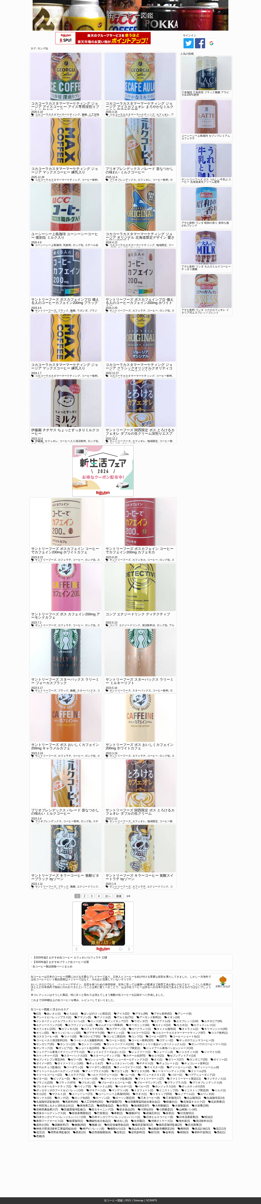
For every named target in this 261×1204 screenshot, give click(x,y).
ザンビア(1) (65, 1048)
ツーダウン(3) (75, 1067)
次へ (108, 896)
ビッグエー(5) (61, 1078)
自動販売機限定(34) (162, 1128)
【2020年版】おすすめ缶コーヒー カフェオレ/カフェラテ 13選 (70, 957)
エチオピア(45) (213, 1021)
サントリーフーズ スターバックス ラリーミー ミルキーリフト (140, 681)
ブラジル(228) (44, 1082)
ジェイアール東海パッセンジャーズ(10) (169, 1048)
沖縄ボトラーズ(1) (162, 1120)
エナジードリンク (129, 625)
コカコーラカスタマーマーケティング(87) (180, 1032)
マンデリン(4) (120, 1090)
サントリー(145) (91, 1044)
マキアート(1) (97, 1090)
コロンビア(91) (91, 1036)
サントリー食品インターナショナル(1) (162, 1044)
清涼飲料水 (148, 625)
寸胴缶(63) (147, 1109)
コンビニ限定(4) (115, 1036)
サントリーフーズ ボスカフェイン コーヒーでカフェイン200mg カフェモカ (140, 550)
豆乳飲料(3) (138, 1132)
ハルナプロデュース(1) (104, 1074)
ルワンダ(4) (207, 1093)
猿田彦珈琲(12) (144, 1124)
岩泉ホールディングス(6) (51, 1113)
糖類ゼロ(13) (117, 1128)
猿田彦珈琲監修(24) (170, 1124)
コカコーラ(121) (139, 1032)
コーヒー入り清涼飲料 (73, 441)
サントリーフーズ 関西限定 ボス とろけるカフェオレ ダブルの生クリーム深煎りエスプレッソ (140, 433)
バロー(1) (176, 1074)
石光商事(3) (195, 1124)
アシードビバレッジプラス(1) (53, 1017)
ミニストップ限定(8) (196, 1090)
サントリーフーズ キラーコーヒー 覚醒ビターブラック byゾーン (65, 877)
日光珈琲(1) (187, 1113)
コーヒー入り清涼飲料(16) (51, 1040)
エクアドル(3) (162, 1021)
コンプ (113, 625)
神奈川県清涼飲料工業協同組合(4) (56, 1128)
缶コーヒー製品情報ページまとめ (52, 966)
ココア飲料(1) (219, 1032)
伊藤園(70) (115, 1101)
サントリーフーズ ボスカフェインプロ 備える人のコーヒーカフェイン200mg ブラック (65, 301)
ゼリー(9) (76, 1059)
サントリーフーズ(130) (120, 1044)
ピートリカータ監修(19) (118, 1078)
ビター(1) (41, 1078)
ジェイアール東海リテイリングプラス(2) (60, 1051)
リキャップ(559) (162, 1093)
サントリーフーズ (45, 310)
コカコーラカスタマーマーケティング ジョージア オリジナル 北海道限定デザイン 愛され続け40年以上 (140, 237)
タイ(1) (158, 1059)
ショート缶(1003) (89, 1048)
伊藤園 (39, 441)
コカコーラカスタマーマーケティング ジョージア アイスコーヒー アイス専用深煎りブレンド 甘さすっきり (65, 107)
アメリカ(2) (104, 1017)
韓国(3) (184, 1132)
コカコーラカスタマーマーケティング (57, 114)
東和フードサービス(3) (49, 1120)
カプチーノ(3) (117, 1028)
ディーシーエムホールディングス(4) (57, 1071)
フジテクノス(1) (216, 1078)
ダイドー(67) (43, 1063)
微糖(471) (134, 1113)
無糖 (72, 310)
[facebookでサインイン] (200, 48)
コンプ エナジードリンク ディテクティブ (138, 614)
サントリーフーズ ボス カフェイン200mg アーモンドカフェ (65, 616)
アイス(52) (123, 1013)
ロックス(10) (43, 1097)
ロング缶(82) (82, 1097)
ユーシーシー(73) (82, 1093)
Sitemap (138, 1200)
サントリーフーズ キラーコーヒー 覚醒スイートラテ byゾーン (140, 877)
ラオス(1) (141, 1093)
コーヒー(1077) (158, 1036)
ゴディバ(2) (166, 1040)
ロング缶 (43, 48)
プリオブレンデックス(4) (207, 1082)
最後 (119, 896)
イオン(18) (173, 1017)
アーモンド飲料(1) (150, 1017)
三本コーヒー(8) (150, 1097)
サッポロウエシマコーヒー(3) (196, 1040)
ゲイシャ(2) (117, 1032)
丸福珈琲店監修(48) (47, 1101)
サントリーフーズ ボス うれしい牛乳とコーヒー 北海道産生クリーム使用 (206, 181)
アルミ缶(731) (125, 1017)
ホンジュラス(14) (165, 1086)
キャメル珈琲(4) (166, 1028)
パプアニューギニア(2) (201, 1074)
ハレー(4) (129, 1074)
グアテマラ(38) (95, 1032)
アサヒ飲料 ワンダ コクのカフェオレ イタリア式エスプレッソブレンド (205, 311)
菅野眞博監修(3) (60, 1132)
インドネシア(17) (118, 1021)
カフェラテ (139, 310)
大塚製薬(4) (182, 1105)
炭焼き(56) (42, 1124)
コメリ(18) (70, 1036)
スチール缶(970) (135, 1055)
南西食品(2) (106, 1105)
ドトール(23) (198, 1071)
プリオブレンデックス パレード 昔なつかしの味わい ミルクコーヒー (140, 170)
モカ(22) (41, 1093)
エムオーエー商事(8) (110, 1025)
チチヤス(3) (146, 1063)
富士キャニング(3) (102, 1109)
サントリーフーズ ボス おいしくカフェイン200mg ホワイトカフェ (140, 746)
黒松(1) (221, 1132)
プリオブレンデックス (122, 179)
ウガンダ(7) (141, 1021)
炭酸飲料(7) (62, 1124)
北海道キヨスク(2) (194, 1101)
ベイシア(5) (84, 1086)
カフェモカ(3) (70, 1028)
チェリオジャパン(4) (121, 1063)
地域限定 (161, 245)
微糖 (84, 114)
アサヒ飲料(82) (163, 1013)
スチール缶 (91, 245)
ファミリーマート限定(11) (185, 1078)
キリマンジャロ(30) (215, 1028)
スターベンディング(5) (106, 1055)
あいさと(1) (54, 1013)
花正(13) (221, 1128)
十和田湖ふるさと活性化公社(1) (55, 1105)
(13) (38, 1013)
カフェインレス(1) (204, 1025)
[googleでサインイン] (211, 48)
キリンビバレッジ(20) (68, 1032)
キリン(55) (42, 1032)
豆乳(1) (121, 1132)
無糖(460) (80, 1124)
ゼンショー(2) (96, 1059)
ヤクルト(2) (59, 1093)
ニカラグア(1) (76, 1074)
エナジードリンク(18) (49, 1025)
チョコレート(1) (168, 1063)
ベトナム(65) (104, 1086)
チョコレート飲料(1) (196, 1063)
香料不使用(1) (203, 1132)
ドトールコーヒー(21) (49, 1074)
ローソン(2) (102, 1097)
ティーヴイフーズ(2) (129, 1067)
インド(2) (96, 1021)
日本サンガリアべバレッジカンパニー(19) (61, 1117)
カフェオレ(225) (45, 1028)
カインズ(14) (162, 1025)
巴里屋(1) (102, 1113)
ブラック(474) (67, 1082)
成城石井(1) (153, 1113)
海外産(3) (184, 1120)
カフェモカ (139, 559)
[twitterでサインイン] (188, 48)
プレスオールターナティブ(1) (53, 1086)
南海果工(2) (87, 1105)
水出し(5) (122, 1120)
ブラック (63, 310)
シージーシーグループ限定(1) (122, 1048)
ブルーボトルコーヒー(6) (116, 1082)
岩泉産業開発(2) (81, 1113)
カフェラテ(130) (93, 1028)
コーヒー (152, 310)
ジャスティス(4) (188, 1051)
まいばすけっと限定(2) (97, 1013)
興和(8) (184, 1128)
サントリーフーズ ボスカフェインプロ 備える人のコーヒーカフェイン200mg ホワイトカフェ (140, 303)
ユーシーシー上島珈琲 (48, 245)
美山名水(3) (138, 1128)
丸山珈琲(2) (194, 1097)
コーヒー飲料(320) (142, 1040)
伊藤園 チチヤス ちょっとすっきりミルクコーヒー (65, 431)
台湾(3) (123, 1105)
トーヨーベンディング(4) (170, 1071)
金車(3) (170, 1132)
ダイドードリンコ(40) (70, 1063)
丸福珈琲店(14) (216, 1097)
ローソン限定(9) (125, 1097)
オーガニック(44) (139, 1025)
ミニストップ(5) (168, 1090)
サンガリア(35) (45, 1044)
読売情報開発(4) (101, 1132)
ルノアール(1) (186, 1093)
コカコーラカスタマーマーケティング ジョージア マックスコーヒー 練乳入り (64, 170)
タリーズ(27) (176, 1059)
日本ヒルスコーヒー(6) (159, 1117)
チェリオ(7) (96, 1063)
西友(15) (81, 1132)
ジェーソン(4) (165, 1051)
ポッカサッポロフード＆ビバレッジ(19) (59, 1090)
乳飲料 (67, 245)
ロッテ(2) (63, 1097)
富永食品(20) (127, 1109)
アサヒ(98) (141, 1013)
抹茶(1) (170, 1113)
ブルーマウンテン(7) (149, 1082)
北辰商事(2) (218, 1101)
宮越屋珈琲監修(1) (75, 1109)
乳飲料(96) (71, 1101)
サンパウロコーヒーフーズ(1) (208, 1044)
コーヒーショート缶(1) (186, 1036)
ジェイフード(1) (141, 1051)
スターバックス (86, 690)
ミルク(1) (220, 1090)
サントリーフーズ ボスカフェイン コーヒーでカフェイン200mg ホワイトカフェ (65, 550)
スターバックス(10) (75, 1055)
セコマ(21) (158, 1055)
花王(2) (40, 1132)
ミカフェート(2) (143, 1090)
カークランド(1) (141, 1028)
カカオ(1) (182, 1025)
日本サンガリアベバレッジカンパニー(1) (116, 1117)
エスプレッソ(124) (187, 1021)
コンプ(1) (137, 1036)
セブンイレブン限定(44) (50, 1059)
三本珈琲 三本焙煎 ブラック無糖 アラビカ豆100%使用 (205, 93)
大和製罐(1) (162, 1105)
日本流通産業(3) (188, 1117)
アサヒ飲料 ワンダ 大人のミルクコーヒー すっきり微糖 (206, 268)
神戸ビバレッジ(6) (93, 1128)
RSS (128, 1200)
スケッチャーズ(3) (47, 1055)
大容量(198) (202, 1105)
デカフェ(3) (121, 1071)
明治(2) (208, 1117)
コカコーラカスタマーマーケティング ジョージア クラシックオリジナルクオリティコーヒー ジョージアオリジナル (139, 368)
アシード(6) (184, 1013)
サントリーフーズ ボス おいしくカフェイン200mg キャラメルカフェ (65, 746)
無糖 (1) (96, 1124)
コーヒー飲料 (90, 179)
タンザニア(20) (198, 1059)
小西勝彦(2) (166, 1109)
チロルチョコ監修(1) (48, 1067)
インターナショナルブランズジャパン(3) (60, 1021)
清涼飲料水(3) (204, 1120)
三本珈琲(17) (173, 1097)
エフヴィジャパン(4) (80, 1025)
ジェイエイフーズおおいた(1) (108, 1051)
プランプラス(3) (176, 1082)
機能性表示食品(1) (100, 1120)
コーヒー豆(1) (117, 1040)
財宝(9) (155, 1132)
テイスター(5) (155, 1067)
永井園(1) (139, 1120)
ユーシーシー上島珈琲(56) (113, 1093)
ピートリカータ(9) (86, 1078)
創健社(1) (171, 1101)
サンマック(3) (44, 1048)
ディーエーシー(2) (180, 1067)
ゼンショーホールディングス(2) (129, 1059)
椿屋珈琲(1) (76, 1120)
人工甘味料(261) (93, 1101)
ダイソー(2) (220, 1059)
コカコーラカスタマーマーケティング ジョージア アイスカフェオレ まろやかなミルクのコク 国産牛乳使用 (140, 107)
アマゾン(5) (84, 1017)
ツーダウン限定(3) (100, 1067)
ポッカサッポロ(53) (193, 1086)
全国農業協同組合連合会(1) (144, 1101)
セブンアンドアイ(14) (183, 1055)
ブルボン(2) (88, 1082)
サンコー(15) (67, 1044)
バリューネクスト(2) (153, 1074)
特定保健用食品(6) (118, 1124)
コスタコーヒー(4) (47, 1036)
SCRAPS (151, 1200)
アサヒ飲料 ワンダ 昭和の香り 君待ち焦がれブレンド (205, 224)
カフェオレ (162, 114)
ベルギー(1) (125, 1086)
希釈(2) (118, 1113)
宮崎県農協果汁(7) (47, 1109)
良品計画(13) (202, 1128)
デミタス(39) (141, 1071)
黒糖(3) (40, 1136)
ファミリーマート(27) (151, 1078)
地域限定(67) (141, 1105)
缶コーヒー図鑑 (113, 1200)
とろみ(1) (72, 1013)
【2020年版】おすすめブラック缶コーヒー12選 (61, 962)
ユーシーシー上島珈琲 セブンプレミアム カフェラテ (205, 137)
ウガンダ (82, 310)
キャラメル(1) (190, 1028)
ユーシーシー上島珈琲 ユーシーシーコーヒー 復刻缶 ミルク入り (64, 235)
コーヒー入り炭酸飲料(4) (88, 1040)
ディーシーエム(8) (208, 1067)
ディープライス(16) (96, 1071)
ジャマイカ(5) (212, 1051)
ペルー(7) (143, 1086)
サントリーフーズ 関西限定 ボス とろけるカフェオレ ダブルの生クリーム (140, 812)
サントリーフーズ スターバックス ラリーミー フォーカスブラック (65, 681)
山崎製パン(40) (188, 1109)
